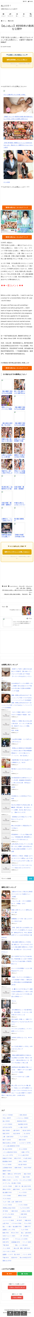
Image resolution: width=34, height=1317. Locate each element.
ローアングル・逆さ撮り (12, 1183)
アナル (27, 1223)
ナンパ (23, 1192)
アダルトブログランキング (17, 1287)
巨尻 (6, 1242)
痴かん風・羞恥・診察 (22, 1248)
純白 (26, 1177)
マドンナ (26, 1242)
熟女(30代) (25, 594)
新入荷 (22, 1164)
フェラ (24, 1136)
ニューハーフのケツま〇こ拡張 (20, 1076)
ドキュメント (29, 586)
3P (5, 1211)
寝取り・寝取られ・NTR (12, 1174)
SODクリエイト (9, 1236)
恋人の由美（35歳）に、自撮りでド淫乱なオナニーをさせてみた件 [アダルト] (22, 1021)
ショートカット (14, 586)
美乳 (17, 1158)
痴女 (27, 1174)
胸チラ (7, 1139)
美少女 (27, 1130)
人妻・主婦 (8, 1136)
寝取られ (7, 1260)
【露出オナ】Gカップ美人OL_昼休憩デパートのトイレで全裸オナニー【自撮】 (21, 894)
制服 (28, 1220)
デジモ (7, 1198)
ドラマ (7, 1195)
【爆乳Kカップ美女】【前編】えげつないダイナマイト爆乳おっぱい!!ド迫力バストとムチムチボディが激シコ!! (22, 858)
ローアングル (8, 1214)
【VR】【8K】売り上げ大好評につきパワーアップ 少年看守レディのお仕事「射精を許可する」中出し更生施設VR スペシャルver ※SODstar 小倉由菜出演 (16, 932)
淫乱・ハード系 (21, 1245)
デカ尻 (27, 1158)
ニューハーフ (8, 1220)
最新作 (7, 1170)
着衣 (15, 1211)
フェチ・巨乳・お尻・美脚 (12, 1201)
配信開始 (7, 1161)
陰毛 (6, 1239)
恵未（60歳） (15, 730)
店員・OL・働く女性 (23, 1186)
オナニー (8, 1115)
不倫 (6, 1257)
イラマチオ (16, 1223)
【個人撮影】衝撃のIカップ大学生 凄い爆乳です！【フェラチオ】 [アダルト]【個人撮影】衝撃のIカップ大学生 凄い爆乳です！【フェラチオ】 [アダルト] (17, 947)
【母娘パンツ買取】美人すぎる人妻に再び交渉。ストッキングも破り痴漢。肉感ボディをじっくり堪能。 (21, 723)
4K (19, 1220)
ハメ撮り (23, 1127)
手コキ (22, 1217)
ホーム (4, 21)
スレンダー (8, 1155)
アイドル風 (23, 1155)
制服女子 (7, 1158)
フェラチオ (25, 1208)
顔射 (24, 1214)
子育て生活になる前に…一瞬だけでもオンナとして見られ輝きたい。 (17, 591)
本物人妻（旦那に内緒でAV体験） (12, 594)
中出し (7, 1118)
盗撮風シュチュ (9, 1229)
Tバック (7, 1164)
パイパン (27, 1254)
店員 (14, 1257)
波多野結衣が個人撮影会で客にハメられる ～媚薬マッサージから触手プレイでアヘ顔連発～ (21, 1069)
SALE (27, 1167)
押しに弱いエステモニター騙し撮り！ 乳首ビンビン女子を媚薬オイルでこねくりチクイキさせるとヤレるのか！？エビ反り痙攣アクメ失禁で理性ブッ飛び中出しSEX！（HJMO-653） (16, 1090)
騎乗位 (7, 1180)
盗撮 (16, 1189)
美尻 (6, 1133)
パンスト (7, 1205)
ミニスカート (25, 1143)
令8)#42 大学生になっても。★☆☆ (21, 1037)
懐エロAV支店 (25, 1257)
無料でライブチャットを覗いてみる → (17, 552)
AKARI (13, 787)
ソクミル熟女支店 (10, 1152)
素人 (30, 594)
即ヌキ (15, 1232)
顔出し (23, 1161)
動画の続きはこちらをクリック (17, 207)
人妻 (17, 588)
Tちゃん (13, 1001)
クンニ (6, 1248)
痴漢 (22, 1139)
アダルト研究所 (17, 1297)
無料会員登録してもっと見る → (17, 60)
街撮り (25, 1152)
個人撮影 (7, 1192)
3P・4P (24, 1236)
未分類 (12, 21)
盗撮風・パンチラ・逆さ (11, 1254)
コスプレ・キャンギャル (22, 1180)
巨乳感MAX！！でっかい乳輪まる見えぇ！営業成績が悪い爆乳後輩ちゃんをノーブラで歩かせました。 (21, 837)
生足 (16, 1133)
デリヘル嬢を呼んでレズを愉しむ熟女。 (15, 94)
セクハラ (26, 1189)
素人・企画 (26, 1232)
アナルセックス (21, 1239)
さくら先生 (7, 182)
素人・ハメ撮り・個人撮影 (12, 1226)
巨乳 (23, 1115)
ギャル (23, 1149)
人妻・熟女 (22, 588)
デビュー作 (21, 586)
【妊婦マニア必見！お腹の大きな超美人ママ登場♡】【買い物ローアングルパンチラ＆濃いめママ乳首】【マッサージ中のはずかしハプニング (16, 674)
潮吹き (7, 1189)
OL (27, 1133)
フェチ (24, 1229)
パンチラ (7, 1124)
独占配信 (23, 1124)
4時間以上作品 (9, 1208)
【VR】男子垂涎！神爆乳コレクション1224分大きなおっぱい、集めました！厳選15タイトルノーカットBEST (18, 145)
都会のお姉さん (9, 1143)
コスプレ (7, 1186)
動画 (6, 1232)
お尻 (6, 1223)
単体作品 (29, 588)
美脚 (18, 1167)
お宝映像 (7, 1167)
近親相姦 (15, 1242)
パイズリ (22, 1205)
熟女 (6, 1130)
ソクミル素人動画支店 (11, 1146)
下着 (6, 1245)
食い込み (7, 1149)
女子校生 (7, 1217)
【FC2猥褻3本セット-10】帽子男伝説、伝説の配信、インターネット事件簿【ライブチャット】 (21, 1012)
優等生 (22, 1195)
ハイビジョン (22, 1118)
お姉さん (25, 1211)
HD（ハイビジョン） (11, 1177)
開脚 (28, 1226)
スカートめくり (9, 1251)
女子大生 (7, 1127)
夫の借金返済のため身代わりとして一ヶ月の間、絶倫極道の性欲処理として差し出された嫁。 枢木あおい (21, 780)
